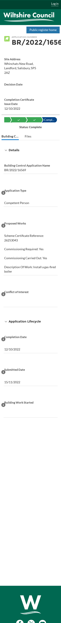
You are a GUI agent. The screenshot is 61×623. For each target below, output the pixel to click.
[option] (18, 120)
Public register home (43, 30)
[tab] (10, 136)
